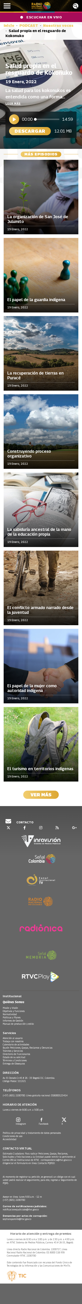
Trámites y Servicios (13, 1050)
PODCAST (28, 25)
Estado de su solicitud (14, 1057)
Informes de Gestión (13, 1020)
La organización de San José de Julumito (37, 219)
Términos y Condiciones (15, 1060)
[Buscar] (75, 6)
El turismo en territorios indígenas (40, 769)
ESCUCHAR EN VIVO (44, 17)
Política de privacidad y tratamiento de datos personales (32, 1133)
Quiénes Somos (13, 1002)
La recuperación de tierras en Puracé (35, 375)
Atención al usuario (13, 1038)
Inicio (9, 25)
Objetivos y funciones (14, 1011)
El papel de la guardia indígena (36, 299)
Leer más (13, 103)
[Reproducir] (14, 119)
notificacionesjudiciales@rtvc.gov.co (21, 1209)
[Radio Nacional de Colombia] (41, 6)
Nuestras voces (58, 25)
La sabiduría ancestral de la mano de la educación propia (39, 532)
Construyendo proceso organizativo (29, 453)
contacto (24, 822)
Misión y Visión (10, 1008)
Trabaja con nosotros (13, 1041)
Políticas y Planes (11, 1017)
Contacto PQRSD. (47, 1163)
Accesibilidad (9, 1139)
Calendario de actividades (16, 1044)
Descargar (30, 131)
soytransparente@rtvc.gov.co (17, 1219)
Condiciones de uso (12, 1136)
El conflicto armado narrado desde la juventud (40, 610)
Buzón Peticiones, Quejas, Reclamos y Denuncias (27, 1047)
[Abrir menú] (7, 5)
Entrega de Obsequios (14, 1063)
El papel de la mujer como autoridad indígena (32, 688)
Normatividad (10, 1014)
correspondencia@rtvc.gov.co (55, 1160)
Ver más (41, 794)
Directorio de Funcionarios (16, 1054)
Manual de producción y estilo (18, 1023)
